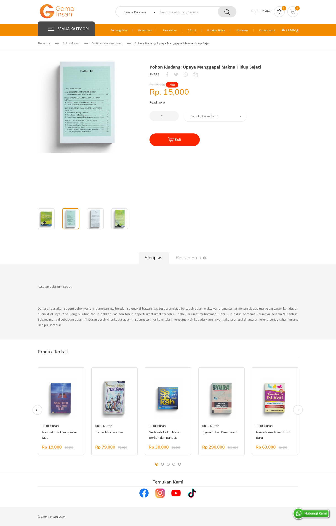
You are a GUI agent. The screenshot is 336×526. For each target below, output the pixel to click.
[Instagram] (160, 492)
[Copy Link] (195, 74)
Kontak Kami (267, 30)
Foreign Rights (216, 30)
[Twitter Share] (176, 74)
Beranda (44, 43)
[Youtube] (176, 492)
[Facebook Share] (167, 74)
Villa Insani (242, 30)
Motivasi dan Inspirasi (107, 43)
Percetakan (170, 30)
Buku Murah (71, 43)
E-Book (192, 30)
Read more (157, 102)
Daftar (266, 11)
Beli (177, 139)
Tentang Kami (119, 30)
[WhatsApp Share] (186, 74)
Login (254, 11)
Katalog (291, 30)
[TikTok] (192, 492)
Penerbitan (145, 30)
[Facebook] (144, 492)
